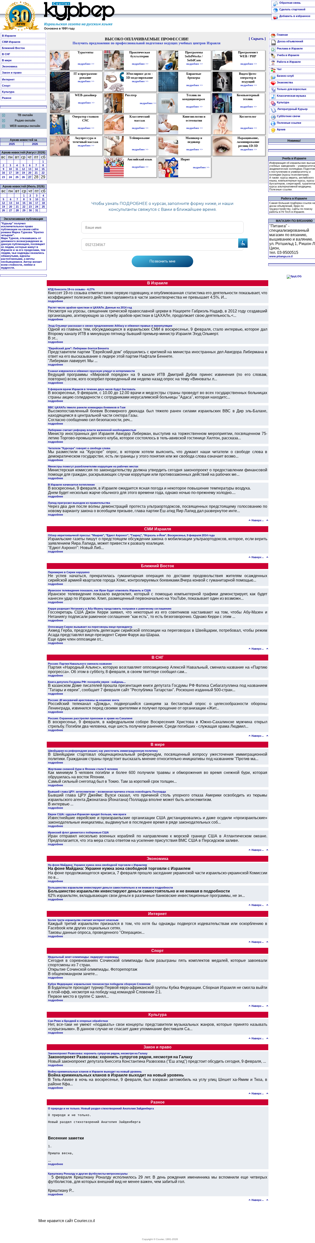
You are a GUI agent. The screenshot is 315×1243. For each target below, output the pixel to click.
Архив (281, 129)
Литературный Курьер (292, 108)
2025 (12, 143)
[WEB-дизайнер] (86, 99)
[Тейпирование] (140, 145)
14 (36, 169)
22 (43, 172)
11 (17, 169)
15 (43, 169)
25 (17, 177)
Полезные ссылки (289, 122)
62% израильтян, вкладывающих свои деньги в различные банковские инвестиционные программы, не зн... (146, 893)
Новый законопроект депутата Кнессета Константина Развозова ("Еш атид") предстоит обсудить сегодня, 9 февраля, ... (157, 1059)
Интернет (8, 79)
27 (29, 177)
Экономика (9, 66)
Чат (279, 69)
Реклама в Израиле (290, 48)
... (49, 1160)
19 (23, 172)
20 (29, 172)
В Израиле (9, 35)
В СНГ (6, 54)
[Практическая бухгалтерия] (140, 60)
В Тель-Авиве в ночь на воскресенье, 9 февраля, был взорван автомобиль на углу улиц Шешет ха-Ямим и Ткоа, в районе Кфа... (157, 1079)
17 (10, 172)
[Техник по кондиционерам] (194, 103)
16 (3, 172)
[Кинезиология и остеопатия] (194, 124)
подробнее (55, 301)
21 (36, 172)
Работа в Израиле (289, 61)
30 (30, 210)
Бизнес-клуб (285, 75)
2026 (35, 143)
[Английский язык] (140, 163)
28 (17, 210)
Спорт (6, 85)
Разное (6, 97)
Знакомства (285, 82)
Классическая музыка (291, 95)
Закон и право (12, 72)
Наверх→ (258, 520)
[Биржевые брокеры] (194, 81)
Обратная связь (290, 2)
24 (10, 177)
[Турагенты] (86, 60)
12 (23, 169)
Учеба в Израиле (288, 55)
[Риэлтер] (132, 103)
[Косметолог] (248, 124)
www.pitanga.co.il (281, 256)
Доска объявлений (290, 41)
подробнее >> (86, 63)
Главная (282, 34)
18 (17, 172)
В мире (7, 60)
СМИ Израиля (11, 41)
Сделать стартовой (292, 9)
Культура (8, 91)
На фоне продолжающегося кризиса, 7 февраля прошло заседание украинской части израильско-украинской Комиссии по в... (157, 872)
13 (29, 169)
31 (36, 210)
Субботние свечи (288, 116)
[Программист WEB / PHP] (248, 60)
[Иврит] (186, 167)
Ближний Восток (13, 47)
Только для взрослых (291, 89)
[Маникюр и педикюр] (194, 145)
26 (23, 177)
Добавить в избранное (294, 16)
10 (10, 169)
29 (23, 210)
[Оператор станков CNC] (86, 124)
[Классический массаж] (140, 124)
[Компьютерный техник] (248, 103)
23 (3, 177)
